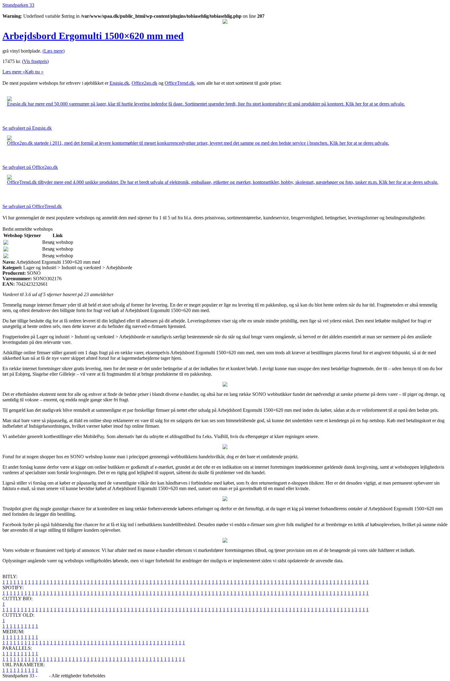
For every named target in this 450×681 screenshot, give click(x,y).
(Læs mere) (54, 51)
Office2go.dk (144, 83)
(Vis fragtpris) (35, 61)
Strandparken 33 (18, 5)
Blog (43, 675)
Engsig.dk (119, 83)
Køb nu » (34, 71)
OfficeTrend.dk (179, 83)
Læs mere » (13, 71)
